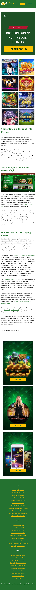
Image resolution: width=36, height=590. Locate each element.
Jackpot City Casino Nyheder (18, 500)
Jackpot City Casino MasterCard (18, 533)
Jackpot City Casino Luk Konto (18, 565)
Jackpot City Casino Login (18, 570)
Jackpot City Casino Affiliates (18, 505)
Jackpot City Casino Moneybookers (18, 535)
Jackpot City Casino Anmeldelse (18, 497)
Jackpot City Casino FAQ (18, 560)
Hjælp (18, 550)
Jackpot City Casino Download (18, 510)
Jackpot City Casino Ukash (18, 538)
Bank (18, 520)
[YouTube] (18, 182)
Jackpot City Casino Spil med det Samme (18, 513)
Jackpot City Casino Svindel (18, 573)
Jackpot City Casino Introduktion (18, 557)
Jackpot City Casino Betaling (18, 546)
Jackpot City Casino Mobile (18, 503)
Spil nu (22, 4)
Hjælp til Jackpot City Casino (18, 555)
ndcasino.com (15, 584)
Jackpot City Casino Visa (18, 530)
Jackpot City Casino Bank (18, 525)
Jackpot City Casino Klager (18, 576)
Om (18, 485)
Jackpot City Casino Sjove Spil (18, 516)
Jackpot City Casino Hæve (18, 540)
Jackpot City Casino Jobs (18, 492)
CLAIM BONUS (18, 49)
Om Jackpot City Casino (18, 490)
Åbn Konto (18, 578)
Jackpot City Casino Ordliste (18, 568)
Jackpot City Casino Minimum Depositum (18, 543)
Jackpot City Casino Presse (18, 495)
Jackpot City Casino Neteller (18, 527)
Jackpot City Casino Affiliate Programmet (18, 508)
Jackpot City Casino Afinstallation (18, 563)
